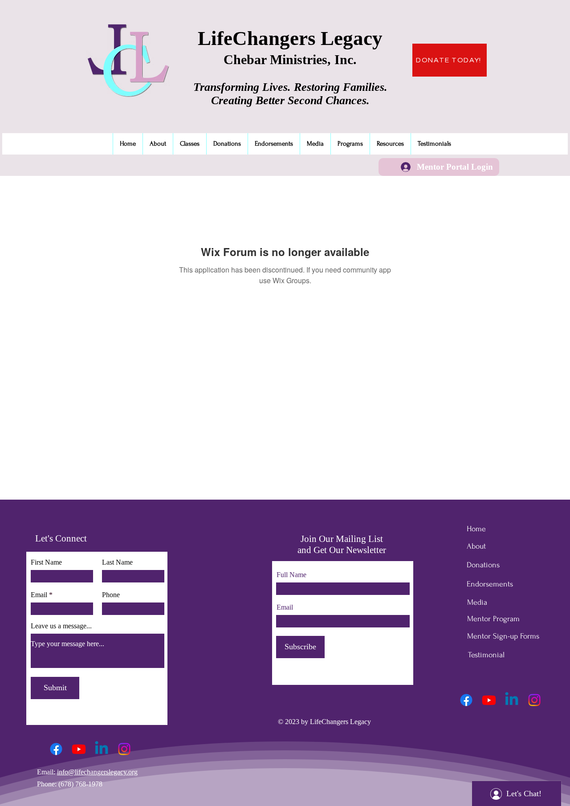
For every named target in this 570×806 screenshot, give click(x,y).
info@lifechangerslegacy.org (97, 772)
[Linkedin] (102, 749)
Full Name (291, 574)
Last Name (117, 562)
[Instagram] (124, 749)
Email (39, 594)
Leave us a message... (61, 626)
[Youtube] (79, 749)
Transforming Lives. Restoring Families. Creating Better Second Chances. (290, 94)
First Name (46, 562)
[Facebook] (56, 749)
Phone (111, 594)
